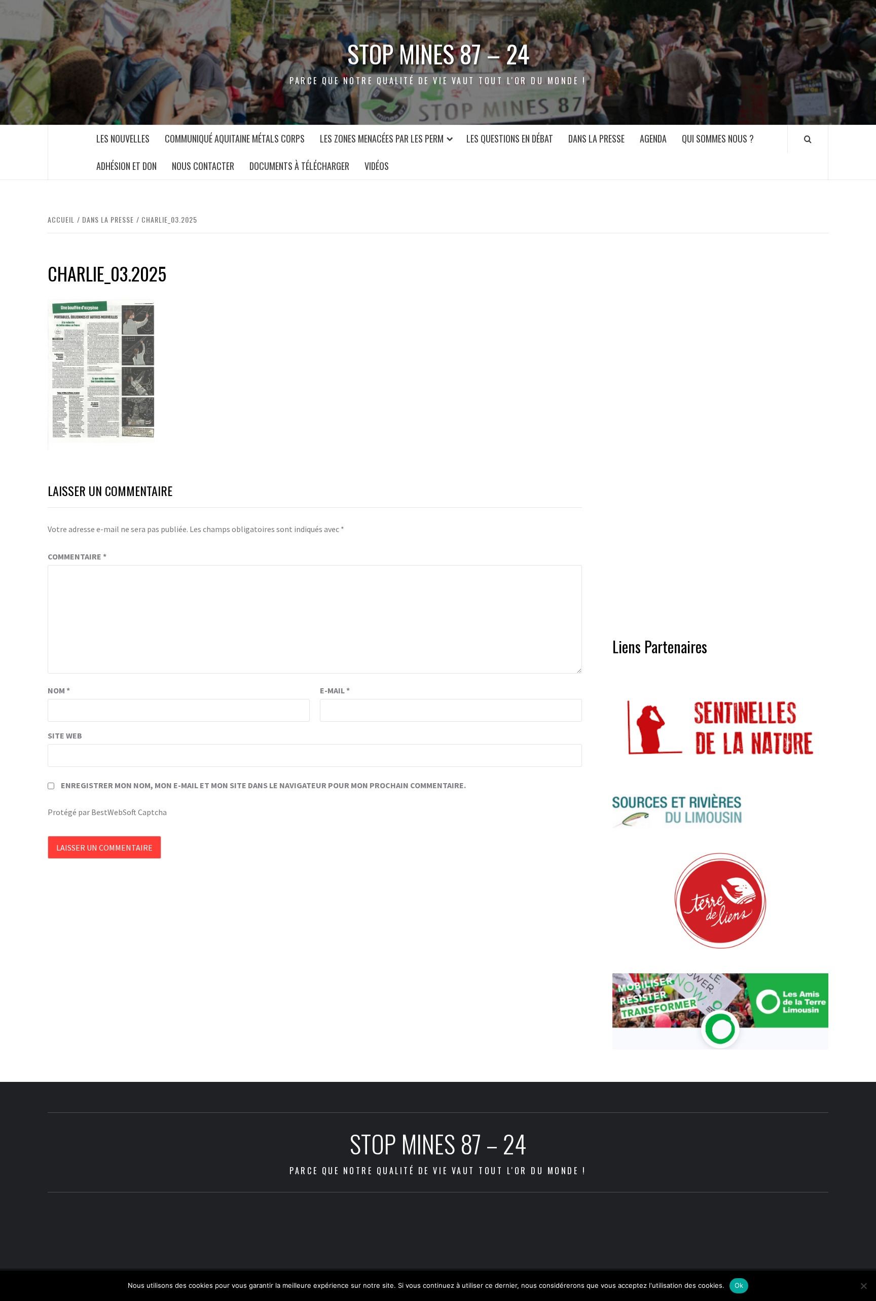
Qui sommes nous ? (718, 138)
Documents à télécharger (299, 165)
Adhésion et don (126, 165)
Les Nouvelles (123, 138)
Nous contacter (203, 165)
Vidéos (376, 165)
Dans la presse (596, 138)
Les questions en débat (509, 138)
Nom (59, 690)
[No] (863, 1286)
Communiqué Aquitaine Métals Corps (235, 138)
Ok (739, 1285)
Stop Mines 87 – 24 (438, 53)
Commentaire (77, 556)
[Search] (808, 139)
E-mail (335, 690)
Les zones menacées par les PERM (382, 138)
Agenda (653, 138)
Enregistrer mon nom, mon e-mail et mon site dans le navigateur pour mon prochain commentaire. (263, 785)
